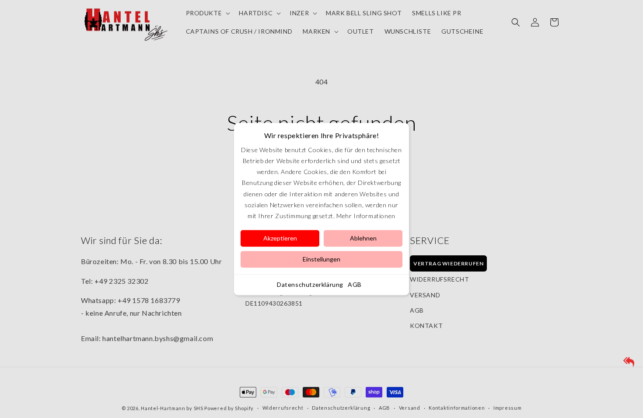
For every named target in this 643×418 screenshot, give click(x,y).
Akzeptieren (280, 238)
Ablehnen (363, 238)
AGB (355, 284)
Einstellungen (321, 259)
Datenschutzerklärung (310, 284)
